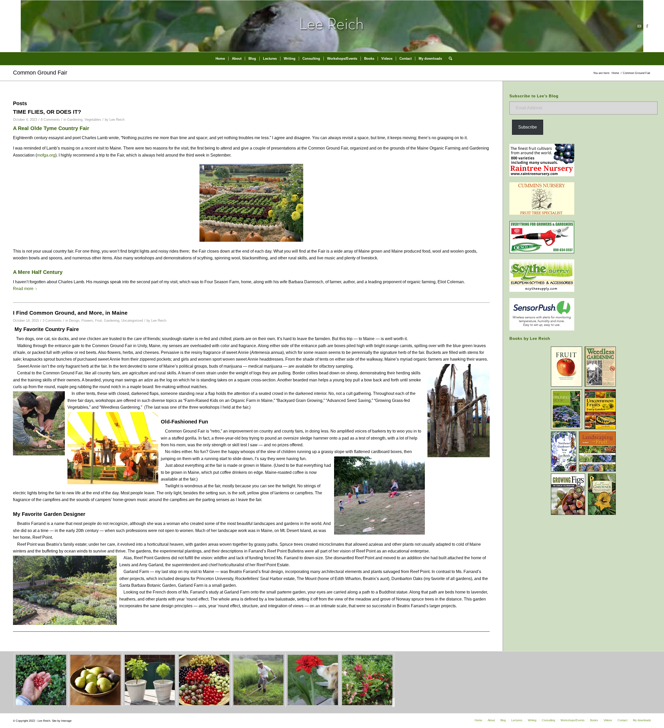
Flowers (87, 320)
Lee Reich (117, 120)
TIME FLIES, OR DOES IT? (47, 112)
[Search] (448, 58)
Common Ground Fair (40, 72)
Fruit (98, 320)
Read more (23, 288)
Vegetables (93, 120)
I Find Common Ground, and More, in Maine (70, 313)
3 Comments (52, 320)
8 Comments (50, 120)
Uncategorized (132, 320)
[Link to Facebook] (647, 26)
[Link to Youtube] (639, 26)
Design (74, 320)
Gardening (74, 120)
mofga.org (46, 155)
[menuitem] (220, 58)
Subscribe (527, 127)
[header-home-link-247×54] (332, 26)
